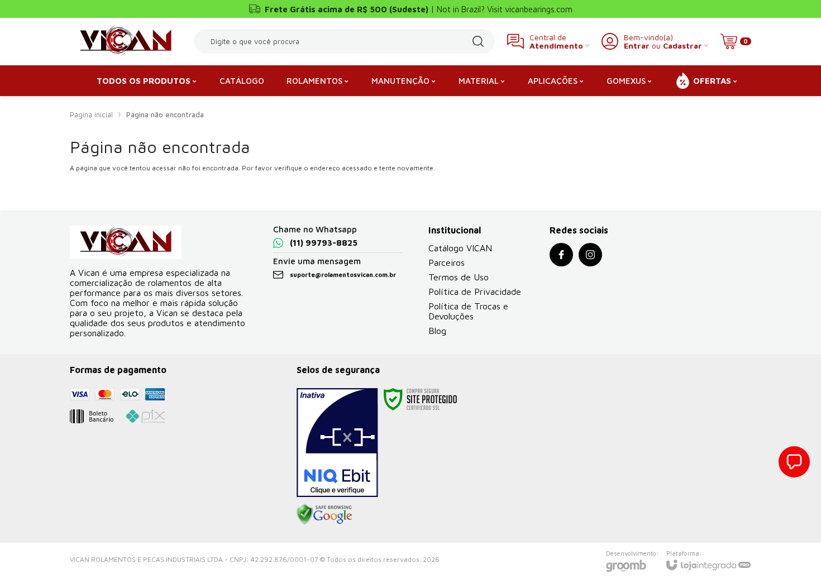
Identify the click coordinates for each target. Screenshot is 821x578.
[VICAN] (126, 41)
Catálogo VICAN (460, 248)
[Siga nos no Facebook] (561, 254)
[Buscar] (478, 41)
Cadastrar (682, 45)
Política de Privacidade (474, 291)
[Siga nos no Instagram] (590, 254)
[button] (794, 461)
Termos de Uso (458, 277)
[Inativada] (337, 443)
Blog (437, 331)
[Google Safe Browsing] (324, 513)
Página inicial (91, 114)
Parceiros (446, 262)
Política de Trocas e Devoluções (468, 311)
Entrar (637, 45)
